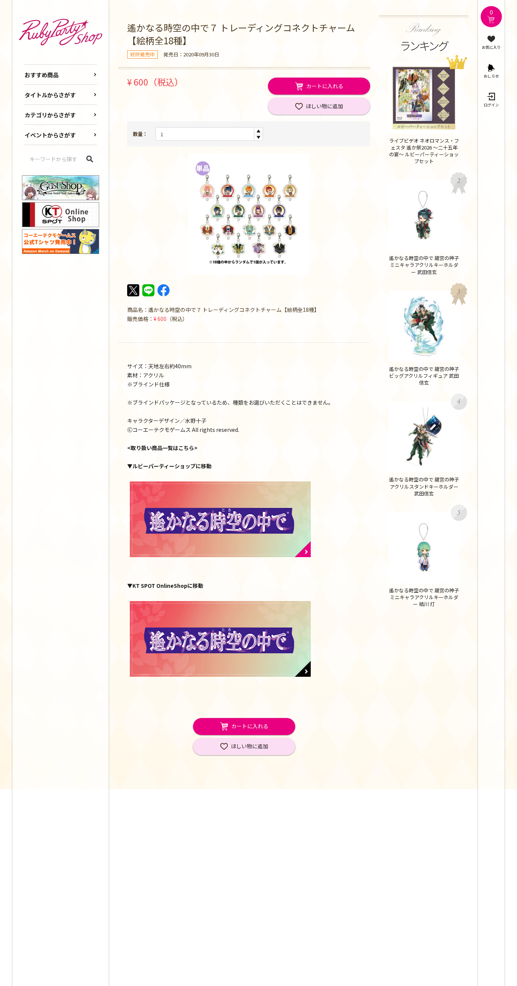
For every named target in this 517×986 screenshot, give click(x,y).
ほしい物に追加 (324, 106)
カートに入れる (324, 86)
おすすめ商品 (42, 75)
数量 (138, 133)
